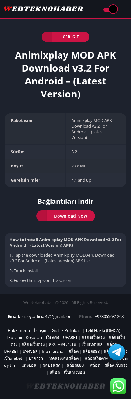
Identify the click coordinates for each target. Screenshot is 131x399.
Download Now (70, 216)
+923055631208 (109, 316)
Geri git (71, 37)
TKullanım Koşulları (24, 337)
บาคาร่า (36, 358)
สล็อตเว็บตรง (93, 337)
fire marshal (53, 351)
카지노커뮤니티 (63, 344)
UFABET (70, 337)
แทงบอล (30, 351)
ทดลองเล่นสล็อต (64, 358)
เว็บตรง (52, 337)
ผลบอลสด (51, 365)
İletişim (41, 330)
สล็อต (73, 351)
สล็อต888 (91, 351)
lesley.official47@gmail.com (47, 316)
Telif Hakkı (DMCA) (103, 330)
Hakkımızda (19, 330)
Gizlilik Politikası (66, 330)
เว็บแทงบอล (92, 344)
